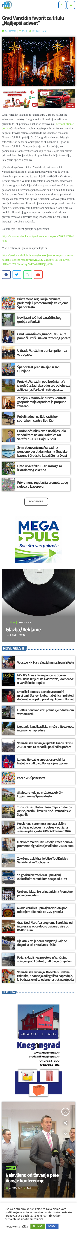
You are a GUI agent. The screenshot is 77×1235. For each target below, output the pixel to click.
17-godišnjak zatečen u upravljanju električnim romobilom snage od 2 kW (42, 877)
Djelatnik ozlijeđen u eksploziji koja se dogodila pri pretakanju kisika (42, 943)
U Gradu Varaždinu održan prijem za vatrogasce (42, 353)
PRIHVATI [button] (38, 1226)
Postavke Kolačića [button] (17, 1226)
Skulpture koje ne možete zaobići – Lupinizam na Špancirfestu (40, 794)
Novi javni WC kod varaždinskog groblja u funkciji (39, 320)
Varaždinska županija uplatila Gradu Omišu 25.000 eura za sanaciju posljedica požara (45, 745)
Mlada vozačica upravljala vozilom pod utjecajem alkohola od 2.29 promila (42, 910)
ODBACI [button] (52, 1226)
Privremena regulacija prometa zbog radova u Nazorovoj (42, 485)
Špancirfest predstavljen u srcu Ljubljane (38, 369)
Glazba (11, 622)
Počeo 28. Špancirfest (31, 778)
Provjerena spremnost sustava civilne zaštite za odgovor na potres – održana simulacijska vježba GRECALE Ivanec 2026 (44, 827)
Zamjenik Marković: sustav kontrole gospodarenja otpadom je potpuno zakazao (42, 402)
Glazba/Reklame (23, 630)
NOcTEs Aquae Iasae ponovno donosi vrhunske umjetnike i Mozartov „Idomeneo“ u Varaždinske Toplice (45, 679)
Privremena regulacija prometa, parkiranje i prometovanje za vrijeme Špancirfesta (42, 303)
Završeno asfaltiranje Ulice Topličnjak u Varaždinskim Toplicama (42, 860)
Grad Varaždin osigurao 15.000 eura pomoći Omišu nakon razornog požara (43, 336)
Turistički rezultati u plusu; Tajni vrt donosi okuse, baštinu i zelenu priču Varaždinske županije (44, 811)
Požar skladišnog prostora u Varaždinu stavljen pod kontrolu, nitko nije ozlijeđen (44, 959)
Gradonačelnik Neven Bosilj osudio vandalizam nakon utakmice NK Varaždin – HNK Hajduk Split (41, 435)
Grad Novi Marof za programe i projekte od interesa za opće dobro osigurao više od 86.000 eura (45, 926)
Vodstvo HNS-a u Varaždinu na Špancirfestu (45, 663)
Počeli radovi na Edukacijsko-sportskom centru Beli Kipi (37, 419)
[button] (6, 274)
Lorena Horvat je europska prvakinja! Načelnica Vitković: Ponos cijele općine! (42, 761)
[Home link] (7, 5)
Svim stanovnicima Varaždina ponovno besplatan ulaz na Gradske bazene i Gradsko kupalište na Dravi (42, 451)
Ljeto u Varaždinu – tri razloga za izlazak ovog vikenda (39, 468)
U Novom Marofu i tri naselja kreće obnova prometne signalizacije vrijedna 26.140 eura (45, 844)
